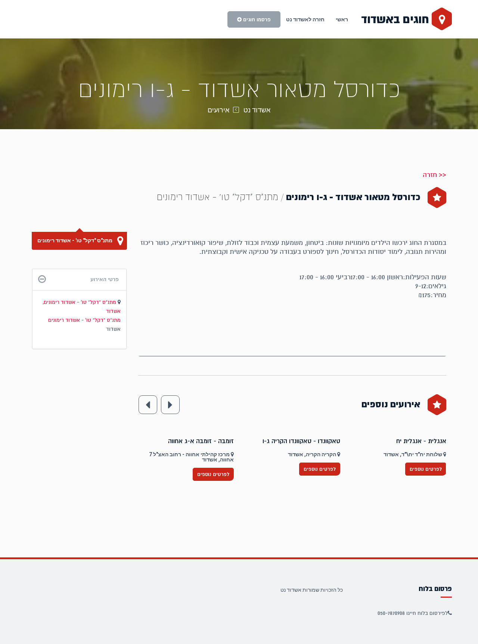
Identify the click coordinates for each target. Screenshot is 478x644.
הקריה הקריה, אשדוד (418, 454)
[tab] (79, 279)
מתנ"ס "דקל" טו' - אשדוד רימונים (75, 240)
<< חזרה (434, 175)
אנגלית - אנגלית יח (209, 441)
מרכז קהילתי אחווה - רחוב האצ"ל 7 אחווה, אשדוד (297, 457)
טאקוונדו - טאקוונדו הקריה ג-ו (407, 441)
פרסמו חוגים (256, 19)
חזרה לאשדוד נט (305, 19)
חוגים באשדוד (396, 19)
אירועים (218, 110)
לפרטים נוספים (213, 469)
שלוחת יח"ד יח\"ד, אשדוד (201, 454)
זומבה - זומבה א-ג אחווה (307, 441)
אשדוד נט (256, 110)
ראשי (342, 19)
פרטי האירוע (104, 279)
